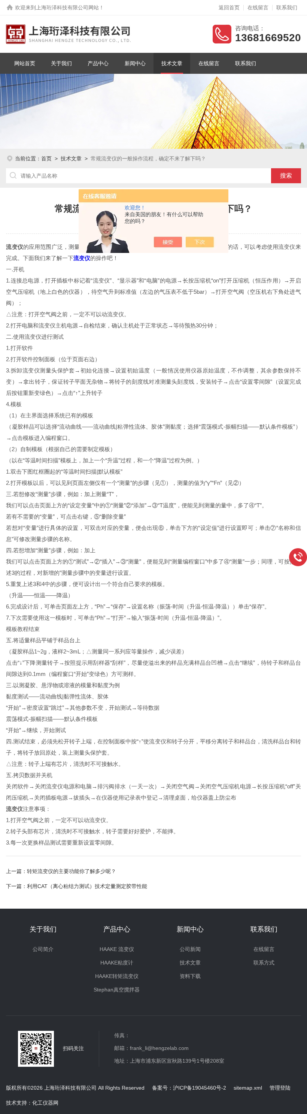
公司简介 (43, 949)
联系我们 (286, 7)
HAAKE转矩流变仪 (117, 976)
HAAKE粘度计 (116, 963)
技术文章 (171, 63)
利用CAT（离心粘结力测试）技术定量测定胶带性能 (87, 886)
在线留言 (257, 7)
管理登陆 (280, 1088)
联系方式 (263, 963)
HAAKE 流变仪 (117, 949)
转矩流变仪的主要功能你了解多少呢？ (71, 871)
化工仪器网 (45, 1103)
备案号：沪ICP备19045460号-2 (189, 1088)
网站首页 (24, 63)
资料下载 (190, 976)
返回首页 (229, 7)
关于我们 (61, 63)
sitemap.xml (248, 1088)
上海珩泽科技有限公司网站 (67, 7)
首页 (46, 158)
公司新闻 (190, 949)
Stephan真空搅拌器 (117, 990)
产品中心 (98, 63)
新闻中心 (135, 63)
